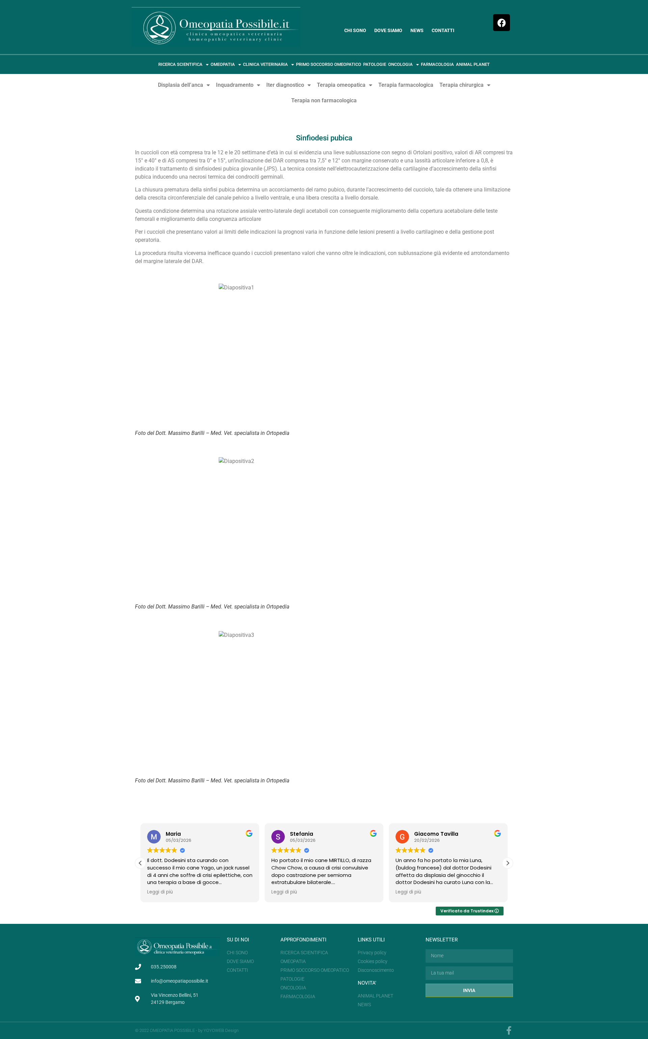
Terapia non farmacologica (324, 100)
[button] (508, 863)
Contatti (443, 30)
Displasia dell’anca (180, 85)
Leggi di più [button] (160, 892)
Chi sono (355, 30)
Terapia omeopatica (341, 85)
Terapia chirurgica (461, 85)
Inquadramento (234, 85)
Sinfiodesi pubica (324, 138)
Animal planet (473, 64)
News (417, 30)
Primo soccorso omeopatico (328, 64)
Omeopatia (223, 64)
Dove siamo (388, 30)
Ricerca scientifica (180, 64)
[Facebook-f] (509, 1030)
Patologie (374, 64)
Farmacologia (437, 64)
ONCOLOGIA (400, 64)
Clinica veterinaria (265, 64)
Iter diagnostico (285, 85)
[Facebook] (501, 22)
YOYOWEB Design (221, 1030)
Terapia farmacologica (405, 85)
